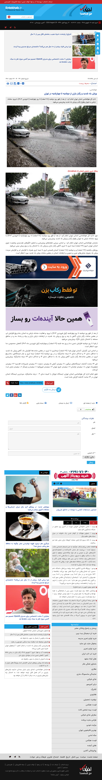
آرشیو (59, 767)
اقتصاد (62, 757)
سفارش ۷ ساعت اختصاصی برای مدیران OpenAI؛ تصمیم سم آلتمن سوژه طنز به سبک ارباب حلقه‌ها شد (40, 60)
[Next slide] (54, 483)
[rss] (15, 27)
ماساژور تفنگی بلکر (89, 663)
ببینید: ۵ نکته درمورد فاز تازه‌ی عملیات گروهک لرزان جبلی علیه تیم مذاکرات (73, 541)
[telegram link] (15, 757)
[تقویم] (98, 48)
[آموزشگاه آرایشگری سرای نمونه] (52, 319)
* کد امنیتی (91, 453)
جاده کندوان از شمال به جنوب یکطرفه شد (34, 659)
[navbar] (100, 22)
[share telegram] (10, 27)
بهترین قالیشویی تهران (87, 730)
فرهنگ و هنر (41, 757)
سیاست (83, 757)
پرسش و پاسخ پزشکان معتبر (85, 628)
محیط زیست (84, 83)
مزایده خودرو (91, 725)
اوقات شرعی (25, 2)
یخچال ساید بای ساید (87, 643)
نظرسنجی (7, 2)
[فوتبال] (98, 44)
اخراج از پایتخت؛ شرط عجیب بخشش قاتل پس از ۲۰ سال (50, 34)
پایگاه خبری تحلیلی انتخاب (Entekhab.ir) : (82, 171)
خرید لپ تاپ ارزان (89, 653)
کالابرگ (93, 689)
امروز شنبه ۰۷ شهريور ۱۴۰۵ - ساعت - (84, 22)
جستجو (65, 767)
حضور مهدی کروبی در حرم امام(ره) (84, 587)
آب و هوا (33, 2)
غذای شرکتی (91, 679)
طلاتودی (93, 694)
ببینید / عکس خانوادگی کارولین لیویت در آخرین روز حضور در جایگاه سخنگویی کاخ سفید (73, 528)
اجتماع (94, 83)
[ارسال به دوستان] (11, 83)
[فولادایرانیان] (52, 267)
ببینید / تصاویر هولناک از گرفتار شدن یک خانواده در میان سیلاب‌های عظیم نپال (73, 535)
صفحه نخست (92, 757)
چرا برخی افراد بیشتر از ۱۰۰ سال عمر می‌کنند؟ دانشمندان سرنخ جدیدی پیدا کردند (42, 46)
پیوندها (39, 2)
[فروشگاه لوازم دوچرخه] (52, 293)
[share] (6, 27)
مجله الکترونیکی (20, 764)
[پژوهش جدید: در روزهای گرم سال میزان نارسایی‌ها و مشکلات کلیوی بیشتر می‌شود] (27, 490)
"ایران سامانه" (55, 775)
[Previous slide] (61, 483)
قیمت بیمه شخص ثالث (87, 709)
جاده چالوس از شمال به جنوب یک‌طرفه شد (34, 638)
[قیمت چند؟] (98, 39)
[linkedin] (20, 395)
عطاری (93, 669)
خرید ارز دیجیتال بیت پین (86, 633)
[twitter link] (10, 757)
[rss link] (19, 757)
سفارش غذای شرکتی (88, 714)
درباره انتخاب (65, 764)
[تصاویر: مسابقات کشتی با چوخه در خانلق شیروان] (74, 497)
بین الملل (75, 757)
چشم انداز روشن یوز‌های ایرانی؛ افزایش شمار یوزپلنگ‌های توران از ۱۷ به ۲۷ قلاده (26, 664)
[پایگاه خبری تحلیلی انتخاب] (87, 11)
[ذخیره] (15, 84)
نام (94, 422)
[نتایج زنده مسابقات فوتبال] (98, 52)
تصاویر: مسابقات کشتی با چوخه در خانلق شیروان (76, 509)
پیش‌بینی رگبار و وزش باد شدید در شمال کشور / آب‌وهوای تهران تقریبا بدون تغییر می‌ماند (26, 647)
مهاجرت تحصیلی (90, 699)
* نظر (93, 434)
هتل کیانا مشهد (90, 658)
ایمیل (93, 428)
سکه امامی (92, 735)
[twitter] (7, 395)
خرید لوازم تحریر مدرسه (87, 638)
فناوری (49, 757)
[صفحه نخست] (98, 35)
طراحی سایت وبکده (88, 720)
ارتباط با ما (55, 764)
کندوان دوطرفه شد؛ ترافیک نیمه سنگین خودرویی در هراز (29, 642)
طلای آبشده (91, 745)
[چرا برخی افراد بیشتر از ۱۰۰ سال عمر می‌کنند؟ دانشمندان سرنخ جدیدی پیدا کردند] (27, 563)
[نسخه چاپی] (8, 83)
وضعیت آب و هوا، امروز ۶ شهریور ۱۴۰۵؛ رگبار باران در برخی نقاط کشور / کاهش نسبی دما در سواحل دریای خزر (26, 654)
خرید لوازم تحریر (90, 648)
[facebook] (11, 395)
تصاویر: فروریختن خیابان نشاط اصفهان (35, 630)
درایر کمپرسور (91, 684)
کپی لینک (49, 383)
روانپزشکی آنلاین (89, 750)
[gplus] (16, 395)
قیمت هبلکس (91, 704)
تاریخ (68, 757)
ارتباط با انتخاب (47, 2)
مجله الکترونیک (16, 2)
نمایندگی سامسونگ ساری (86, 674)
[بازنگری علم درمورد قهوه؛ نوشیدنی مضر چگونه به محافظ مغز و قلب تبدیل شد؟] (27, 526)
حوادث (32, 757)
